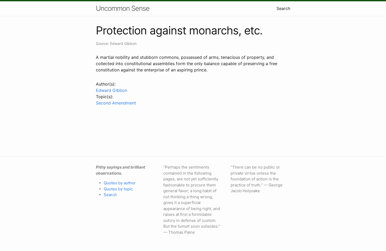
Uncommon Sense (122, 8)
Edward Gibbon (111, 90)
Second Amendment (116, 103)
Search (283, 8)
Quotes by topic (118, 188)
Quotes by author (120, 182)
